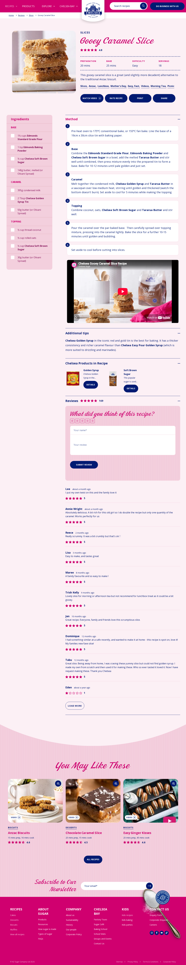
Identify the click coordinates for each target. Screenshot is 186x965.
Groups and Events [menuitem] (103, 938)
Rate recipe (116, 98)
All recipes (93, 859)
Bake (109, 61)
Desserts (71, 827)
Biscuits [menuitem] (13, 924)
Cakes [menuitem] (13, 915)
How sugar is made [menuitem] (47, 929)
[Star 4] (87, 421)
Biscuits (13, 827)
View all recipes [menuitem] (17, 934)
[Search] (58, 783)
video (14, 817)
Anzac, (92, 86)
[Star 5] (92, 421)
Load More (75, 705)
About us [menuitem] (70, 915)
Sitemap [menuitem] (119, 961)
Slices (31, 15)
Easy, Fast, (134, 86)
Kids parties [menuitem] (127, 924)
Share (164, 98)
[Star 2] (77, 421)
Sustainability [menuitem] (72, 920)
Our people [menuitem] (71, 929)
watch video (90, 98)
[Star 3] (82, 421)
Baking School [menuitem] (100, 929)
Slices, (84, 86)
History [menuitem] (69, 924)
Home (11, 15)
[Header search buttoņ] (143, 6)
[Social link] (152, 933)
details (90, 384)
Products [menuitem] (42, 919)
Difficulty (138, 61)
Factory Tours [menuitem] (100, 919)
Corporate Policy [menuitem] (74, 934)
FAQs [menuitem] (40, 938)
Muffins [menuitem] (13, 929)
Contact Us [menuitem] (99, 943)
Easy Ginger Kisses (137, 833)
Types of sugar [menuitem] (45, 934)
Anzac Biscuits (19, 833)
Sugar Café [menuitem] (99, 924)
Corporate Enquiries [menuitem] (159, 920)
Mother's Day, (119, 86)
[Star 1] (72, 421)
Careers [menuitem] (153, 924)
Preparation (88, 61)
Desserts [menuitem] (14, 920)
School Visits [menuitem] (100, 934)
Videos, (145, 86)
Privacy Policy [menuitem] (133, 961)
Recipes (21, 15)
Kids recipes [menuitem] (127, 915)
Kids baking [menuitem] (127, 920)
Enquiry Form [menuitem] (156, 915)
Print (140, 98)
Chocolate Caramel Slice (84, 833)
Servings (164, 61)
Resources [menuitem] (43, 924)
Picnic (171, 86)
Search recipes (122, 6)
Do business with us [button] (167, 6)
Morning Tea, (158, 86)
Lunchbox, (103, 86)
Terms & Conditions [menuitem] (150, 961)
